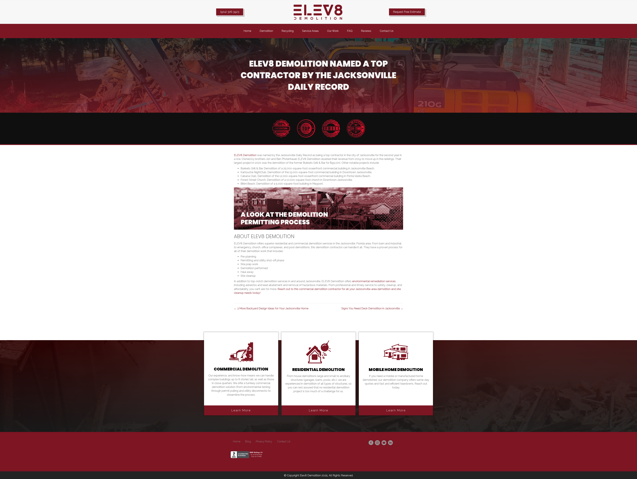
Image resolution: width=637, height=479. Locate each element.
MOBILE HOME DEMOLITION (396, 369)
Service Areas (310, 30)
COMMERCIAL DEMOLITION (241, 369)
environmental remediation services (374, 281)
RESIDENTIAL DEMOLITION (318, 369)
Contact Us (386, 30)
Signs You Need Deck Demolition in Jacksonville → (372, 308)
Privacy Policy (264, 441)
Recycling (288, 30)
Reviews (366, 30)
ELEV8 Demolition (245, 155)
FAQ (350, 30)
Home (247, 30)
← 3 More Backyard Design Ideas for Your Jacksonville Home (271, 308)
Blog (248, 441)
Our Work (333, 30)
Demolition (266, 30)
